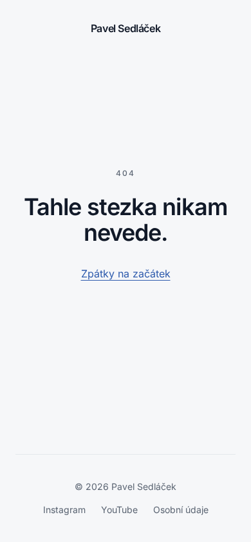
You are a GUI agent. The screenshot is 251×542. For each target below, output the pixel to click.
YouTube (119, 509)
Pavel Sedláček (125, 28)
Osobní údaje (181, 509)
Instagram (64, 509)
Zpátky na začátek (126, 273)
